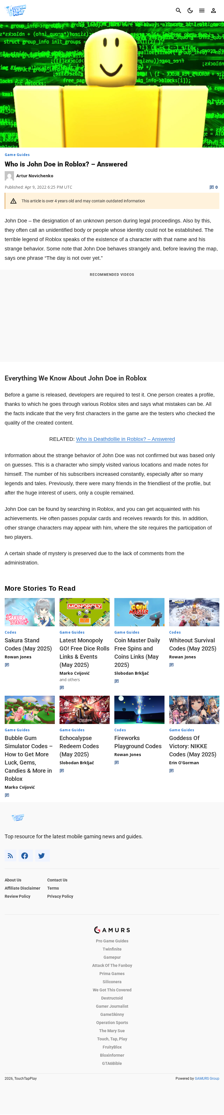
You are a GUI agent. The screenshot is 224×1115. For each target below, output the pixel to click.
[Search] (178, 10)
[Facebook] (26, 856)
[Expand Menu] (202, 10)
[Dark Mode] (190, 10)
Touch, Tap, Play (112, 1039)
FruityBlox (112, 1047)
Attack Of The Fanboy (112, 965)
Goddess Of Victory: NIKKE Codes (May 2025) (192, 746)
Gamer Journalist (112, 1006)
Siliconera (112, 981)
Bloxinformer (112, 1055)
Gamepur (112, 957)
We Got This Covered (112, 990)
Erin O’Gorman (184, 762)
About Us (13, 880)
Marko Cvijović (75, 673)
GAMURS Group (207, 1079)
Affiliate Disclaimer (22, 888)
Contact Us (57, 880)
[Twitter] (42, 856)
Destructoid (112, 998)
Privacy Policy (60, 896)
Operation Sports (112, 1022)
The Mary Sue (112, 1030)
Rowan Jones (18, 657)
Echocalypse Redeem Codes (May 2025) (79, 746)
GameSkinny (112, 1014)
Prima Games (112, 973)
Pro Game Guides (112, 941)
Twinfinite (112, 949)
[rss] (10, 856)
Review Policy (17, 896)
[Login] (213, 10)
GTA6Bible (112, 1063)
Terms (53, 888)
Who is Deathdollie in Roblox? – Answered (125, 439)
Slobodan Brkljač (131, 673)
